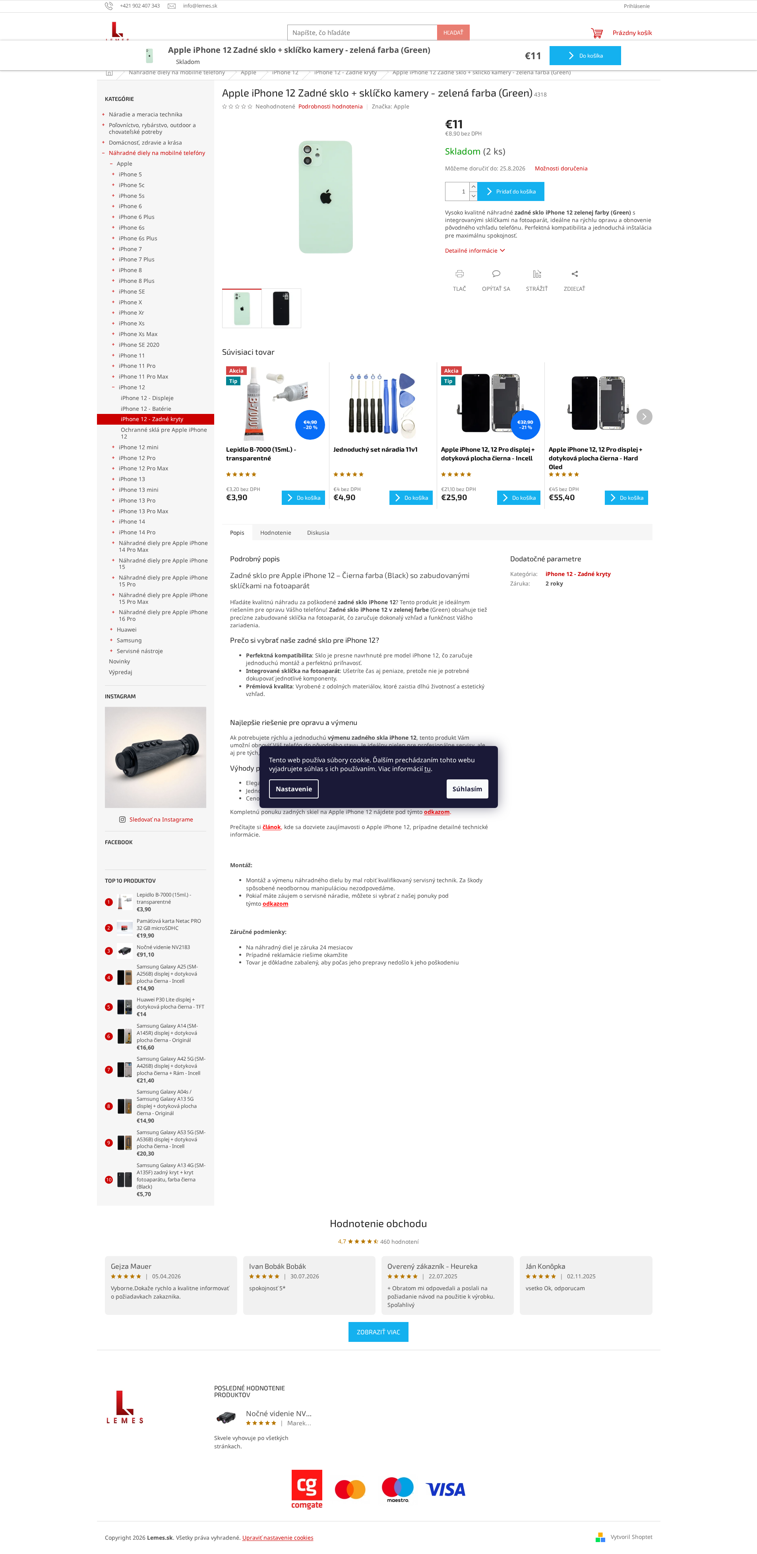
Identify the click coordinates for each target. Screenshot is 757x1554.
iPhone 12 (132, 387)
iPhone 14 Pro (137, 532)
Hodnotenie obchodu (378, 1223)
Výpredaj (120, 672)
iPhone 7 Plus (137, 259)
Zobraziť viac (378, 1332)
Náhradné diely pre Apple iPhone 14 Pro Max (163, 546)
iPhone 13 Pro (137, 500)
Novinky (119, 661)
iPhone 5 (130, 174)
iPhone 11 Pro (137, 365)
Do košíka (590, 55)
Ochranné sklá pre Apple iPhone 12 (164, 433)
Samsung (129, 640)
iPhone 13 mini (139, 489)
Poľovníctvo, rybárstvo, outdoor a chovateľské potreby (152, 128)
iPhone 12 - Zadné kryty (152, 419)
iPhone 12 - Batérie (146, 408)
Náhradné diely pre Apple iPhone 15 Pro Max (163, 598)
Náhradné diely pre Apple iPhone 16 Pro (163, 615)
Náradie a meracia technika (145, 114)
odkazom (275, 903)
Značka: (390, 106)
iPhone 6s (132, 227)
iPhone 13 (132, 479)
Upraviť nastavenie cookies (278, 1537)
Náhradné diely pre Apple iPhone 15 (163, 564)
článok (272, 827)
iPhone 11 (132, 355)
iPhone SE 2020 (139, 344)
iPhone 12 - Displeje (147, 398)
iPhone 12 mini (139, 447)
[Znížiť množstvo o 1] (473, 196)
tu (427, 768)
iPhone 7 (130, 249)
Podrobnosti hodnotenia (330, 106)
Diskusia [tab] (318, 532)
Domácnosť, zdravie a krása (145, 142)
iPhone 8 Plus (137, 280)
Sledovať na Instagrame (161, 819)
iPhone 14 (132, 521)
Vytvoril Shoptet (631, 1536)
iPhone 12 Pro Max (143, 468)
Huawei (127, 629)
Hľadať (453, 32)
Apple (124, 163)
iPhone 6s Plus (138, 238)
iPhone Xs (132, 323)
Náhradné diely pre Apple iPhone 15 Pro (163, 581)
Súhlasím (467, 789)
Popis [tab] (237, 532)
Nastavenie (294, 789)
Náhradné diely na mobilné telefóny (157, 153)
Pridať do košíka (516, 191)
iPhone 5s (132, 195)
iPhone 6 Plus (137, 216)
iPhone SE (132, 291)
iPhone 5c (132, 185)
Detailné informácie (471, 250)
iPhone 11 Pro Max (143, 376)
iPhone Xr (131, 312)
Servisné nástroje (140, 651)
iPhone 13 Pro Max (143, 511)
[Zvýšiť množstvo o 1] (473, 186)
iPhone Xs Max (138, 334)
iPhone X (130, 302)
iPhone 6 (130, 206)
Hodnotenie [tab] (275, 532)
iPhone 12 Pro (137, 458)
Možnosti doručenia (561, 168)
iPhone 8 (130, 270)
